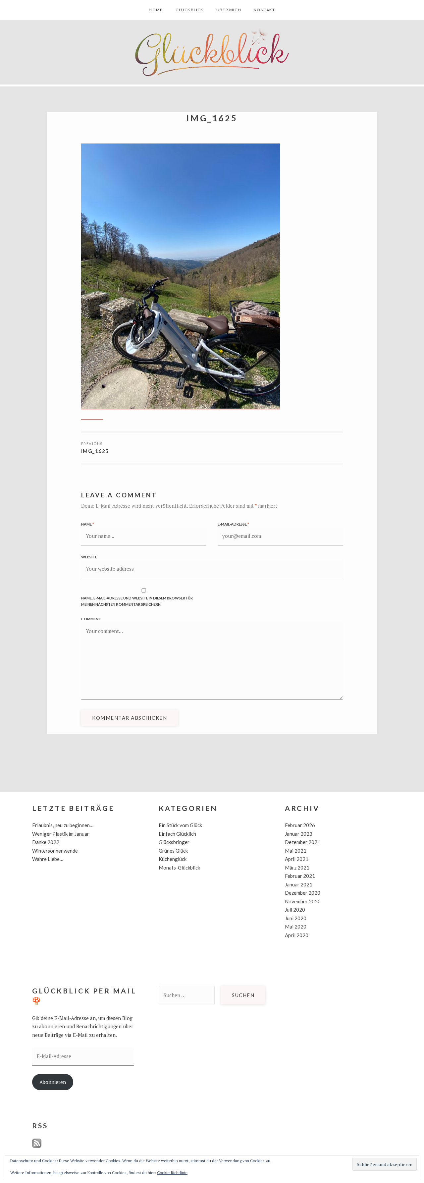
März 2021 (297, 868)
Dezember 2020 (302, 893)
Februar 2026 (300, 825)
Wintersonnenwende (55, 851)
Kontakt (264, 9)
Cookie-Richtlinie (172, 1172)
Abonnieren (52, 1082)
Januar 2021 (298, 884)
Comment (91, 619)
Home (156, 9)
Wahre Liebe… (47, 859)
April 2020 (296, 935)
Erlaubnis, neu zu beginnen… (62, 825)
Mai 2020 (295, 927)
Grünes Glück (173, 851)
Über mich (228, 9)
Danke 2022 (45, 842)
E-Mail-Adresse (233, 524)
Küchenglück (172, 859)
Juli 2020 (295, 910)
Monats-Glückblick (179, 868)
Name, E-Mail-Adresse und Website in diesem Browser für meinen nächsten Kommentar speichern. (137, 601)
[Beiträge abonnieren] (36, 1146)
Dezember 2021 (302, 842)
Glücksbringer (174, 842)
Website (89, 557)
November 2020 (303, 901)
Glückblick (190, 9)
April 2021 (296, 859)
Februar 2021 (300, 876)
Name (87, 524)
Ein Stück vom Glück (180, 825)
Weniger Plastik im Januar (60, 834)
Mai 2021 (295, 851)
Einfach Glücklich (177, 834)
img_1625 (95, 451)
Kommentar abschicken (129, 718)
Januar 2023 (298, 834)
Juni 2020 (295, 918)
